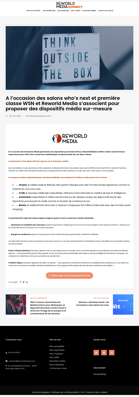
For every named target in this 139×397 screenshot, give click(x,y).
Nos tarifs (54, 357)
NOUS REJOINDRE (89, 10)
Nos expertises (57, 350)
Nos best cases (57, 360)
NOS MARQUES (63, 10)
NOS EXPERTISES (49, 10)
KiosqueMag (100, 374)
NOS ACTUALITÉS (33, 10)
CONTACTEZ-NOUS (105, 10)
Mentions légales (40, 392)
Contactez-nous (58, 368)
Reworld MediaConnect (41, 116)
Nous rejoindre (57, 364)
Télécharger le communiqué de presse (70, 275)
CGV (82, 392)
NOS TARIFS (75, 10)
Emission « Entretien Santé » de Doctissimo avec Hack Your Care (92, 303)
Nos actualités (57, 346)
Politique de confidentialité (64, 392)
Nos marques (56, 353)
